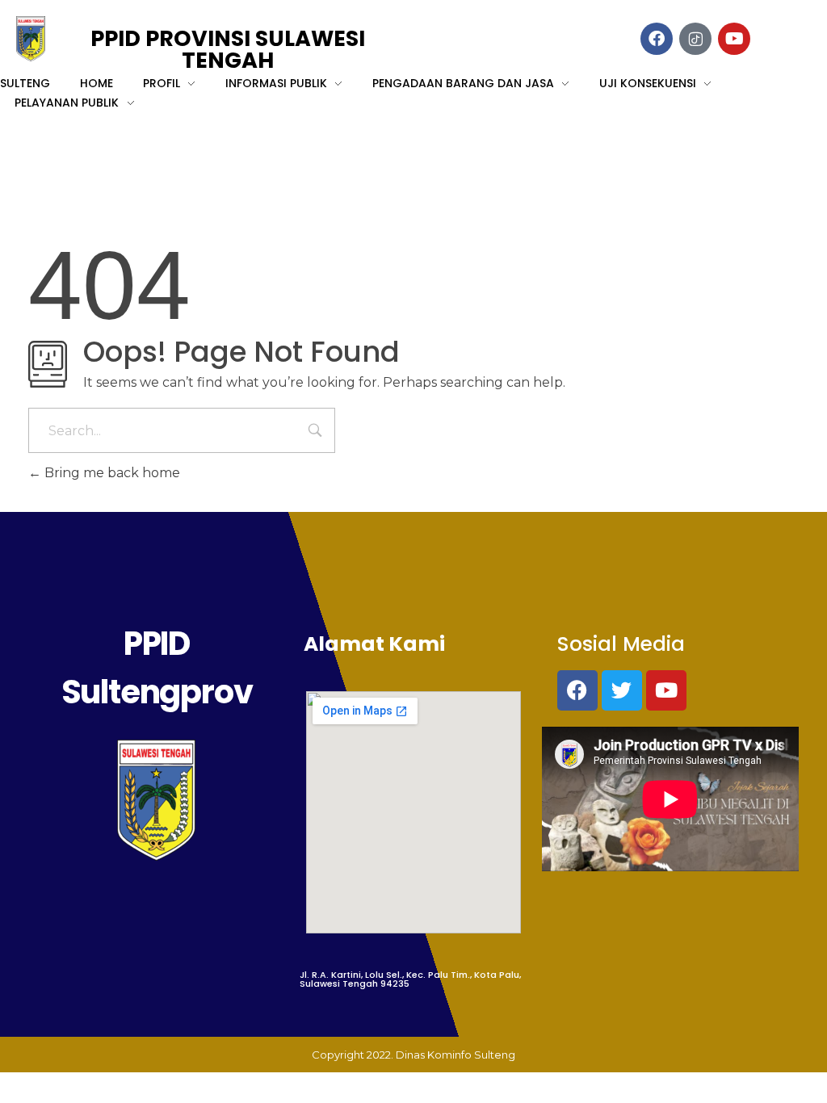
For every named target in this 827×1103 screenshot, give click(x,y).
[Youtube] (666, 690)
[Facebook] (577, 690)
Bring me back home (110, 472)
